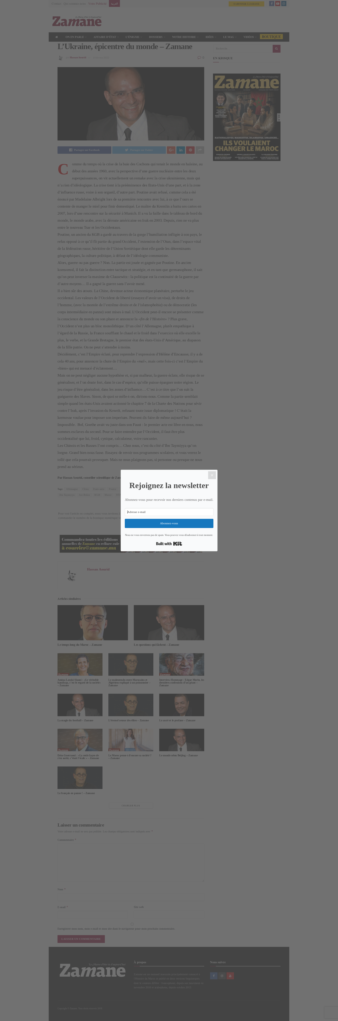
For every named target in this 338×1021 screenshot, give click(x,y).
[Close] (212, 475)
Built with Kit (169, 543)
